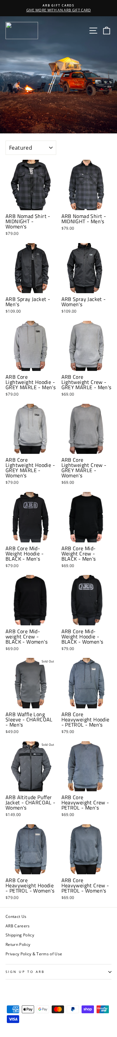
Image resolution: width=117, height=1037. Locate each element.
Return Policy (18, 944)
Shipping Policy (20, 934)
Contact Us (16, 916)
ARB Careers (18, 925)
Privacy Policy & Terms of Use (34, 953)
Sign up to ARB (25, 971)
